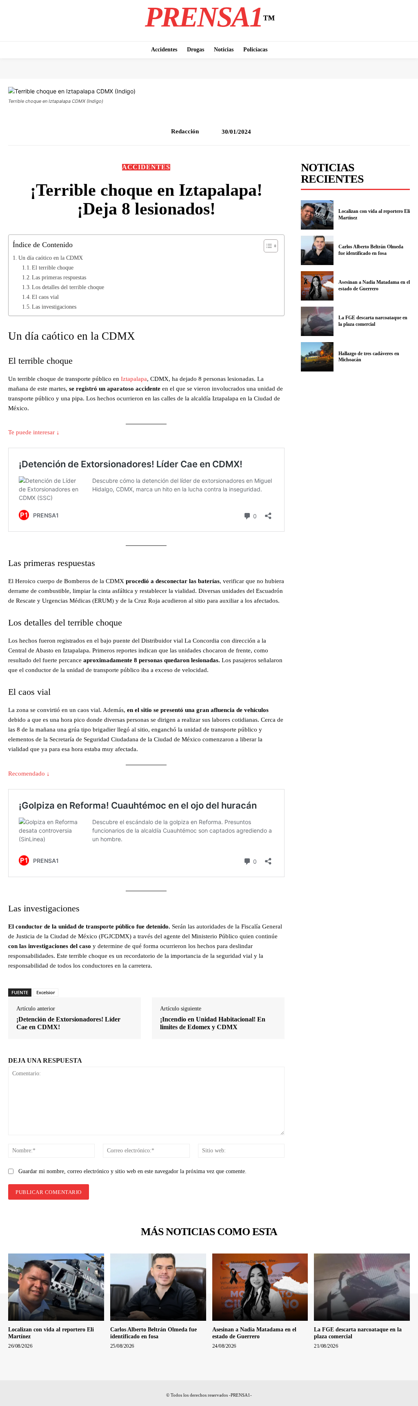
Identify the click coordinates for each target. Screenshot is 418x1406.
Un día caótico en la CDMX (50, 257)
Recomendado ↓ (29, 773)
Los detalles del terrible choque (68, 287)
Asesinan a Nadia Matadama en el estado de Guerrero (374, 285)
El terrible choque (52, 267)
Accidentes (146, 167)
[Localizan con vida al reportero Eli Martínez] (317, 215)
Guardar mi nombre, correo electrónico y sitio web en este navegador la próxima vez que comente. (132, 1171)
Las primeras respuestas (59, 277)
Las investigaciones (54, 306)
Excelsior (45, 992)
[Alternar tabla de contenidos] (267, 246)
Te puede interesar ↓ (34, 432)
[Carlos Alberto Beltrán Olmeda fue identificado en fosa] (317, 250)
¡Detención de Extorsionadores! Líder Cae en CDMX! (68, 1023)
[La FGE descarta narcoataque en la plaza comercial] (317, 321)
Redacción (185, 131)
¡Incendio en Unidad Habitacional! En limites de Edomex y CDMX (212, 1023)
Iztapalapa (134, 379)
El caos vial (45, 297)
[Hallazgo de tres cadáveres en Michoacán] (317, 356)
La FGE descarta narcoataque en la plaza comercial (372, 321)
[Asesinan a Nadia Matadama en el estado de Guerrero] (317, 286)
